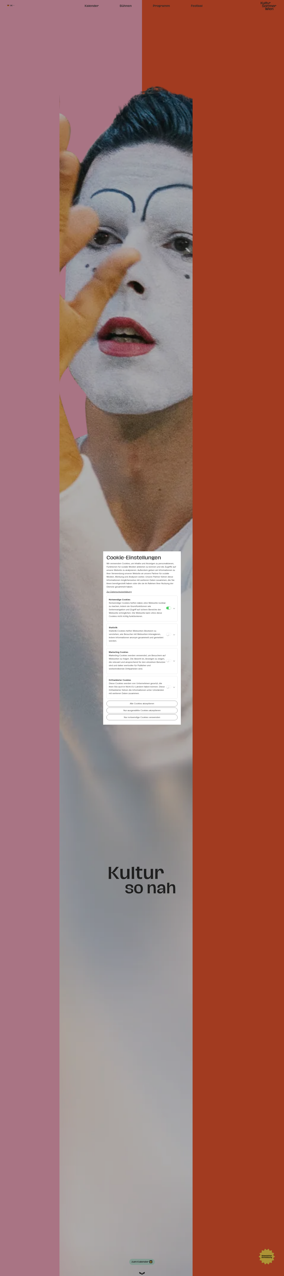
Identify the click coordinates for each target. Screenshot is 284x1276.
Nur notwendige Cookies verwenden (142, 717)
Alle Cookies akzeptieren (142, 703)
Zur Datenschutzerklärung (119, 591)
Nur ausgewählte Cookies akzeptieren (142, 710)
